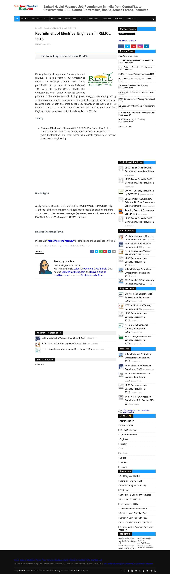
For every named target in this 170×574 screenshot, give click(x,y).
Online (67, 246)
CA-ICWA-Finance (128, 430)
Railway (82, 246)
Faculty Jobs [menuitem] (130, 19)
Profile (88, 560)
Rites (41, 28)
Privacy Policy (41, 560)
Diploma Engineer (128, 434)
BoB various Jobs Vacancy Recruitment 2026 (136, 74)
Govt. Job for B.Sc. (129, 504)
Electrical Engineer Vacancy (48, 246)
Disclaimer (31, 560)
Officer (123, 457)
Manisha (39, 44)
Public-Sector (75, 246)
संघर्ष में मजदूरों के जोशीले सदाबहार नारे (144, 539)
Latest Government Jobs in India (90, 268)
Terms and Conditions (54, 560)
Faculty (123, 444)
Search (65, 560)
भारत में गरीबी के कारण (144, 543)
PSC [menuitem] (53, 19)
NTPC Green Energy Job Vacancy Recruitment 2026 (131, 120)
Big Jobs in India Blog (92, 275)
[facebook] (121, 46)
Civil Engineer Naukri (130, 476)
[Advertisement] (24, 63)
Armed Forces (126, 425)
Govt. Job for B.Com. (130, 499)
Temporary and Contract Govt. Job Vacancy (135, 528)
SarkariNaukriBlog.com (73, 272)
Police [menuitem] (81, 19)
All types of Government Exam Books (136, 410)
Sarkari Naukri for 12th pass (133, 513)
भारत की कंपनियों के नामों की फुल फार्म (127, 542)
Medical (123, 453)
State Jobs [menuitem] (93, 19)
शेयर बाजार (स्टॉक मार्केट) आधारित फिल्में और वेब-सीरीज (145, 546)
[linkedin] (146, 46)
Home (37, 28)
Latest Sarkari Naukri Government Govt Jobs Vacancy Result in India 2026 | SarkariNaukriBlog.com (57, 571)
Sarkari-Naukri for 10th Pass (133, 518)
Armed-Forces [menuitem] (70, 19)
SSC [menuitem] (59, 19)
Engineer (61, 246)
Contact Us (73, 560)
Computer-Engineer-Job (131, 481)
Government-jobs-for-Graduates (135, 494)
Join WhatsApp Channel (127, 41)
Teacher (123, 462)
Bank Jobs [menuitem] (107, 19)
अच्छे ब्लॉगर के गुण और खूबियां (126, 546)
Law (122, 448)
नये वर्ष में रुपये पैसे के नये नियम (126, 538)
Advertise (81, 560)
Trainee (123, 467)
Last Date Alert (128, 412)
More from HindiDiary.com (126, 548)
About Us (22, 560)
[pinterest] (133, 46)
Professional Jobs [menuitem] (39, 19)
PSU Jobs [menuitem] (118, 19)
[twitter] (127, 46)
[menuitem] (17, 18)
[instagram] (140, 46)
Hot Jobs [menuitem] (25, 19)
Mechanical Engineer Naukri (133, 508)
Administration (127, 420)
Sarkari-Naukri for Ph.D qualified (135, 522)
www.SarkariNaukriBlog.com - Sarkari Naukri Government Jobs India (128, 564)
